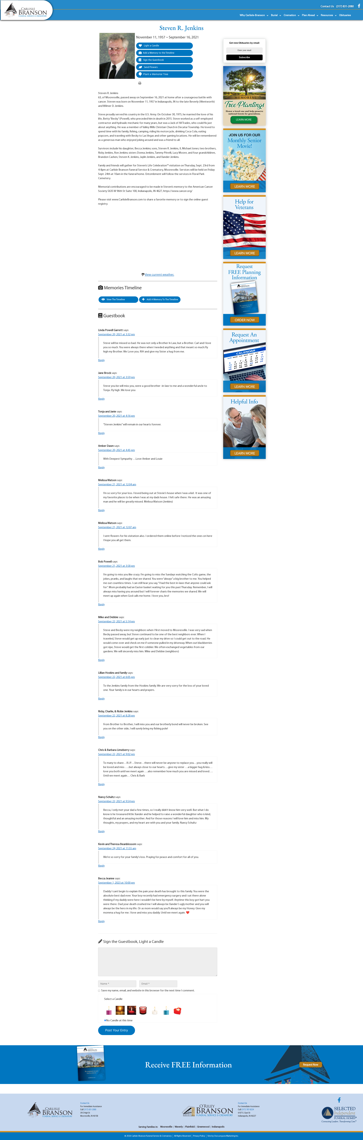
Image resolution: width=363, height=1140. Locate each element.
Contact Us (84, 1103)
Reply (101, 360)
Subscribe (244, 57)
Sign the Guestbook (153, 60)
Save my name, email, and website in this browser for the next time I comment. (148, 990)
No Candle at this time (119, 1020)
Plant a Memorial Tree (155, 74)
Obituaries (345, 15)
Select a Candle (113, 999)
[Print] (140, 83)
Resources (327, 15)
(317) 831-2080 (90, 1109)
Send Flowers (150, 67)
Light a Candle (151, 46)
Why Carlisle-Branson (252, 15)
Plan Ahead (308, 15)
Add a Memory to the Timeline (158, 53)
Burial (274, 15)
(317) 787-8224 (247, 1109)
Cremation (290, 15)
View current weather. (159, 274)
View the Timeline (115, 299)
